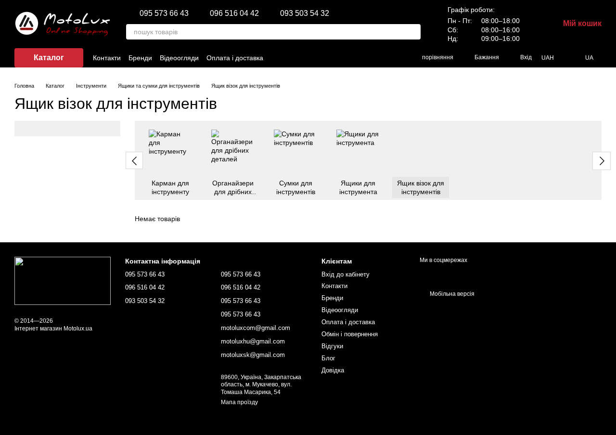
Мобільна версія (451, 293)
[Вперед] (601, 161)
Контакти (107, 58)
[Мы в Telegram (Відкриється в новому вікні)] (383, 58)
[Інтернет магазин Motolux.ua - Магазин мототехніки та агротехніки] (62, 280)
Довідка (332, 370)
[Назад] (134, 160)
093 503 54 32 (304, 13)
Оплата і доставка (234, 58)
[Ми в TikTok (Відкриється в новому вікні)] (349, 58)
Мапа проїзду (239, 402)
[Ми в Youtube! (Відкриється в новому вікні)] (360, 58)
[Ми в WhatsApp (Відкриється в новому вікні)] (395, 58)
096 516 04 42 (234, 13)
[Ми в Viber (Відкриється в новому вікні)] (372, 58)
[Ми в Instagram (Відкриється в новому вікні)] (337, 58)
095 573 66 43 (164, 13)
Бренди (140, 58)
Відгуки (332, 346)
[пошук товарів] (413, 32)
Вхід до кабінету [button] (345, 274)
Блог (328, 358)
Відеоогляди (179, 58)
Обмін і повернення (349, 334)
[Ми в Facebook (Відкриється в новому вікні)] (326, 58)
